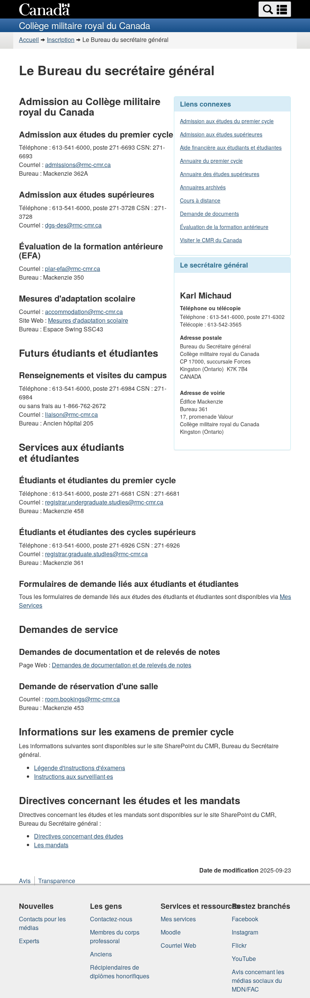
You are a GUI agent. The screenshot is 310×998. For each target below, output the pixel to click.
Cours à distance (200, 200)
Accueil (29, 39)
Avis (25, 880)
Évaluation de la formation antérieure (224, 227)
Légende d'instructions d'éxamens (79, 767)
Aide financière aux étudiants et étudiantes (231, 147)
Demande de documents (209, 213)
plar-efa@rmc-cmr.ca (72, 268)
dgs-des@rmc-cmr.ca (73, 225)
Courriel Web (178, 945)
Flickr (239, 945)
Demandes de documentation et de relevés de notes (121, 665)
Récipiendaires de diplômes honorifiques (119, 971)
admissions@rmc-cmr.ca (78, 164)
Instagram (245, 932)
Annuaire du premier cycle (211, 160)
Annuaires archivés (203, 187)
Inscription (60, 39)
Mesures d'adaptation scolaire (88, 320)
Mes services (178, 918)
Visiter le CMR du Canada (211, 240)
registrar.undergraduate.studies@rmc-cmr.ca (104, 502)
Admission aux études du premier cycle (227, 121)
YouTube (244, 958)
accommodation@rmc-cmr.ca (84, 311)
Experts (29, 940)
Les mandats (51, 844)
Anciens (101, 954)
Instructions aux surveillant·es (73, 776)
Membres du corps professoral (115, 936)
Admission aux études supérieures (221, 134)
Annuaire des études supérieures (219, 174)
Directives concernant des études (78, 836)
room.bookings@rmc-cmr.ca (82, 699)
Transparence (56, 880)
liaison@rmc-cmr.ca (71, 414)
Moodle (171, 932)
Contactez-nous (111, 918)
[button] (275, 9)
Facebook (245, 918)
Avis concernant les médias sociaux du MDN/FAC (258, 980)
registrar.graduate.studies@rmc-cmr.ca (96, 553)
